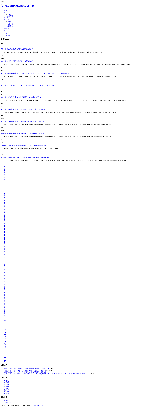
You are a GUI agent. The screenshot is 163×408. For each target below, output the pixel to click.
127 (5, 358)
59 (4, 254)
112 (5, 335)
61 (4, 257)
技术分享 (10, 23)
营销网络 (7, 383)
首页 (5, 10)
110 (5, 332)
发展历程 (10, 16)
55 (4, 248)
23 (4, 199)
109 (5, 331)
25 (4, 202)
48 (4, 237)
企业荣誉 (7, 384)
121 (5, 349)
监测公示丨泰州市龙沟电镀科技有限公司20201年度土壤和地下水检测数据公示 (24, 145)
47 (4, 236)
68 (4, 268)
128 (5, 360)
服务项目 (7, 18)
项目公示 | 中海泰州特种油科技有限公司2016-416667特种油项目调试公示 (22, 121)
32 (4, 213)
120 (5, 347)
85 (4, 294)
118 (5, 344)
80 (4, 286)
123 (5, 352)
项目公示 (10, 25)
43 (4, 229)
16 (4, 188)
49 (4, 239)
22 (4, 197)
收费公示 (10, 27)
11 (4, 180)
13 (4, 183)
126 (5, 357)
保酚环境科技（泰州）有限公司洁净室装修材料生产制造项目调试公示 (25, 370)
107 (5, 327)
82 (4, 289)
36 (4, 219)
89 (4, 300)
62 (4, 259)
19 (4, 193)
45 (4, 232)
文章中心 (7, 35)
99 (4, 315)
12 (4, 182)
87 (4, 297)
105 (5, 324)
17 (4, 190)
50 (4, 240)
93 (4, 306)
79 (4, 285)
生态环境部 (7, 402)
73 (4, 275)
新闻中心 (7, 19)
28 (4, 206)
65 (4, 263)
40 (4, 225)
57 (4, 251)
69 (4, 269)
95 (4, 309)
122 (5, 350)
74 (4, 277)
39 (4, 223)
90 (4, 301)
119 (5, 346)
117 (5, 343)
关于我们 (7, 12)
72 (4, 274)
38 (4, 222)
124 (5, 354)
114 (5, 338)
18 (4, 191)
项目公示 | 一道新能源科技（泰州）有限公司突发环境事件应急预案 (21, 97)
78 (4, 283)
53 (4, 245)
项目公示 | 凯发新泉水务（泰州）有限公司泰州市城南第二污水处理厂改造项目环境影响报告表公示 (30, 85)
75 (4, 278)
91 (4, 303)
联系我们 (7, 30)
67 (4, 266)
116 (5, 341)
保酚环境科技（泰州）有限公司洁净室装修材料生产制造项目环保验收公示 (26, 368)
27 (4, 205)
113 (5, 337)
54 (4, 246)
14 (4, 185)
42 (4, 228)
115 (5, 340)
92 (4, 304)
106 (5, 326)
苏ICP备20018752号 (37, 405)
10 (4, 179)
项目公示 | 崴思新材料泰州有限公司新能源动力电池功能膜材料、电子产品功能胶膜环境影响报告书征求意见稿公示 (35, 73)
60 (4, 255)
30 (4, 209)
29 (4, 208)
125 (5, 355)
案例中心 (7, 28)
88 (4, 298)
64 (4, 262)
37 (4, 220)
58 (4, 252)
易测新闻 (10, 21)
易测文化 (7, 393)
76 (4, 280)
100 (5, 317)
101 (5, 318)
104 (5, 323)
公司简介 (10, 14)
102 (5, 320)
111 (5, 334)
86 (4, 295)
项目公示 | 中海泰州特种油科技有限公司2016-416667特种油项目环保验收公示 (24, 109)
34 (4, 216)
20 (4, 194)
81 (4, 288)
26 (4, 203)
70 (4, 271)
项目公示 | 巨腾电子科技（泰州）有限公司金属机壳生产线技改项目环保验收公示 (25, 157)
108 (5, 329)
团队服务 (7, 388)
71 (4, 272)
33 (4, 214)
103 (5, 321)
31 (4, 211)
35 (4, 217)
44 (4, 231)
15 (4, 186)
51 (4, 242)
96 (4, 311)
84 (4, 292)
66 (4, 265)
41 (4, 226)
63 (4, 260)
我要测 (6, 400)
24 (4, 200)
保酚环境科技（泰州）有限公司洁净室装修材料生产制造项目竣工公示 (25, 372)
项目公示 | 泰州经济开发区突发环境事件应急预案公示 (17, 61)
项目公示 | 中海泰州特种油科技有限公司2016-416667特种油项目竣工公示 (22, 133)
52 (4, 243)
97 (4, 312)
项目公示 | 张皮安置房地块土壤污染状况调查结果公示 (17, 49)
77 (4, 282)
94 (4, 308)
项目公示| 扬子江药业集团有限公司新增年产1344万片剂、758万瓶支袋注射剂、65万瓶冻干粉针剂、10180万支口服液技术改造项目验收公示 (46, 374)
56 (4, 249)
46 (4, 234)
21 (4, 196)
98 (4, 314)
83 (4, 291)
